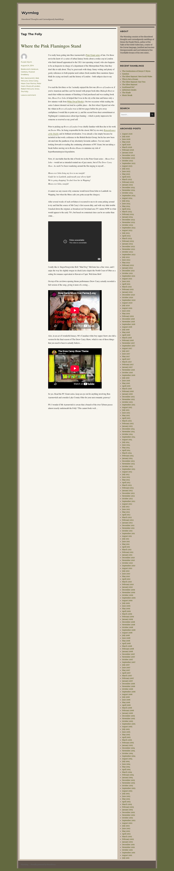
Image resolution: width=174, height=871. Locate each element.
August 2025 (127, 166)
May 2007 (126, 670)
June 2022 (126, 260)
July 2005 (126, 729)
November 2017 (128, 343)
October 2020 (127, 297)
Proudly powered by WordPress (43, 864)
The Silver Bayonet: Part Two (133, 82)
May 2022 (126, 263)
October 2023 (127, 225)
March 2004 (127, 772)
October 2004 (127, 753)
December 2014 (128, 429)
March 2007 (127, 676)
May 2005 (126, 735)
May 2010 (126, 576)
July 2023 (126, 233)
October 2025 (127, 161)
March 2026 (127, 147)
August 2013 (127, 472)
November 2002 (128, 815)
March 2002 (127, 836)
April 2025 (126, 177)
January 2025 (127, 185)
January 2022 (127, 268)
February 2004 (128, 775)
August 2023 (127, 230)
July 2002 (126, 826)
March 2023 (127, 238)
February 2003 (128, 807)
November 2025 (128, 158)
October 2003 (127, 786)
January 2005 (127, 745)
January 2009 (127, 619)
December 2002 (128, 812)
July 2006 (126, 697)
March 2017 (127, 362)
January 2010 (127, 587)
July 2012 (125, 507)
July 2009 (126, 603)
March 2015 (127, 421)
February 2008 (128, 649)
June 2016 (126, 381)
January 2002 (127, 842)
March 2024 (127, 212)
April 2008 (126, 643)
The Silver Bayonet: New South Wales (137, 76)
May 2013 (126, 480)
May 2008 (126, 641)
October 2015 (127, 402)
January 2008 (127, 651)
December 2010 (128, 558)
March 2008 (127, 646)
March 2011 (126, 550)
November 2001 (128, 847)
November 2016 (128, 370)
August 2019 (127, 308)
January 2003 (127, 810)
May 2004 (126, 767)
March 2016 (127, 389)
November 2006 (128, 686)
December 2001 (128, 845)
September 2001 (128, 853)
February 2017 (128, 364)
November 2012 (128, 496)
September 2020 (128, 300)
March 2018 (127, 338)
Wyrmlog (30, 13)
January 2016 (127, 394)
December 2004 (128, 748)
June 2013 (126, 477)
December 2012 (128, 493)
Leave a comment (28, 95)
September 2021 (128, 276)
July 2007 (126, 665)
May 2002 (126, 831)
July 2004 (126, 761)
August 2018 (127, 327)
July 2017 (125, 351)
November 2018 (128, 322)
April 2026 (126, 145)
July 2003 (126, 794)
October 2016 (127, 373)
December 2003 (128, 780)
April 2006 (126, 705)
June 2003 (126, 796)
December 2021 (128, 271)
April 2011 (126, 547)
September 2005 (128, 724)
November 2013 (128, 464)
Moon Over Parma (28, 83)
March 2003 (127, 804)
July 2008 (126, 635)
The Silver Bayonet (129, 85)
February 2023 (128, 241)
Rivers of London (33, 86)
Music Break (127, 95)
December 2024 (128, 187)
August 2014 (127, 440)
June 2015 (126, 413)
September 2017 (128, 346)
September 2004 (128, 756)
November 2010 (128, 560)
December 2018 (128, 319)
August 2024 (127, 198)
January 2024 (127, 217)
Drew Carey (33, 81)
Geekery (24, 72)
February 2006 (128, 710)
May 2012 (126, 512)
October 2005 (127, 721)
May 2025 (126, 174)
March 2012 (127, 517)
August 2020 (127, 303)
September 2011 (128, 533)
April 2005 (126, 737)
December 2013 (128, 461)
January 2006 (127, 713)
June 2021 (126, 281)
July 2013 (125, 474)
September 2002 (128, 820)
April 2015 (126, 418)
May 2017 (126, 356)
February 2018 (128, 340)
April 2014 (126, 450)
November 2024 (128, 190)
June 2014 (126, 445)
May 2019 (126, 314)
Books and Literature (29, 69)
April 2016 (126, 386)
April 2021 (126, 284)
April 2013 (126, 482)
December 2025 (128, 155)
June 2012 (126, 509)
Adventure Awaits (129, 90)
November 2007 (128, 657)
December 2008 (128, 622)
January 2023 (127, 244)
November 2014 (128, 432)
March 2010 (127, 582)
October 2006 (127, 689)
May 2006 (126, 702)
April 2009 (126, 611)
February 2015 (128, 423)
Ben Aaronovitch (28, 78)
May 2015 (126, 415)
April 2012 (126, 515)
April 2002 (126, 834)
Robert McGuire (27, 89)
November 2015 (128, 399)
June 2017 (126, 354)
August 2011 (127, 536)
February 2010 (128, 584)
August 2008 (127, 633)
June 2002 (126, 828)
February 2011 (127, 552)
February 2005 (128, 743)
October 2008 (127, 627)
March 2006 (127, 708)
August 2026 (127, 134)
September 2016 (128, 375)
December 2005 (128, 716)
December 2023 (128, 220)
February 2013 (127, 488)
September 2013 (128, 469)
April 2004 (126, 769)
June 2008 (126, 638)
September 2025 (128, 163)
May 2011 (126, 544)
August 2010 (127, 568)
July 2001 (125, 858)
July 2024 (126, 201)
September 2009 (129, 598)
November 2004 (128, 751)
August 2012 (127, 504)
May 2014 (126, 448)
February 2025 (128, 182)
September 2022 (128, 255)
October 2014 (127, 434)
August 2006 (127, 694)
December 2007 (128, 654)
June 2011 (126, 541)
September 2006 (129, 692)
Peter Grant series (93, 55)
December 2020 (128, 295)
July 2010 (125, 571)
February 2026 (128, 150)
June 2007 (126, 668)
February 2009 (128, 617)
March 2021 (127, 287)
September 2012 (128, 501)
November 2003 (128, 783)
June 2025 (126, 171)
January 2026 (127, 153)
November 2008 (128, 625)
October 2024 (127, 193)
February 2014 (128, 456)
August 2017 (127, 348)
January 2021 (127, 292)
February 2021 (128, 289)
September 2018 (128, 324)
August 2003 (127, 791)
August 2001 (127, 855)
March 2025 (127, 179)
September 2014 (128, 437)
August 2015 (127, 407)
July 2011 (125, 539)
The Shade (126, 93)
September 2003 (128, 788)
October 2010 (127, 563)
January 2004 (127, 777)
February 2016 (128, 391)
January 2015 (127, 426)
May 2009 (126, 609)
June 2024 (126, 204)
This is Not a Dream (130, 79)
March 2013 (127, 485)
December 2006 (128, 684)
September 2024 (128, 196)
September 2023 (128, 228)
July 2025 (126, 169)
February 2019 (128, 316)
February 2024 (128, 214)
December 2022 (128, 246)
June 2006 (126, 700)
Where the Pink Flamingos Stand (51, 46)
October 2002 (127, 818)
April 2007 (126, 673)
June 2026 (126, 139)
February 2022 (128, 265)
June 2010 (126, 574)
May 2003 (126, 799)
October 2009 (127, 595)
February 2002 (128, 839)
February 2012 (128, 520)
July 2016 (126, 378)
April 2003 (126, 802)
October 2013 (127, 466)
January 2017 (127, 367)
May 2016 (126, 383)
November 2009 (128, 592)
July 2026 (126, 137)
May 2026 (126, 142)
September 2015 (128, 405)
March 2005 (127, 740)
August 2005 (127, 727)
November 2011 (128, 528)
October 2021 (127, 273)
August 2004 (127, 759)
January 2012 (127, 523)
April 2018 (126, 335)
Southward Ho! (128, 87)
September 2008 (128, 630)
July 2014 (125, 442)
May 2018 (126, 332)
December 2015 (128, 397)
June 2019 (126, 311)
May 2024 (126, 206)
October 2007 (127, 659)
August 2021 (127, 279)
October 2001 (127, 850)
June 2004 (126, 764)
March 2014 (127, 453)
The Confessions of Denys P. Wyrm (136, 71)
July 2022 (126, 257)
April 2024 (126, 209)
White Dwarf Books (75, 101)
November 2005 (128, 718)
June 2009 (126, 606)
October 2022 (127, 252)
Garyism (125, 74)
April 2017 (126, 359)
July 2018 (125, 330)
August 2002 (127, 823)
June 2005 (126, 732)
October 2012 (127, 499)
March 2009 (127, 614)
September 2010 (128, 566)
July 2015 (125, 410)
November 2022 (128, 249)
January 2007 (127, 681)
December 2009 (128, 590)
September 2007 (128, 662)
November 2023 (128, 222)
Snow (37, 89)
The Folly (24, 91)
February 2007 (128, 678)
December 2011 (128, 525)
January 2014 (127, 458)
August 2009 (127, 600)
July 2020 (126, 305)
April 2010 (126, 579)
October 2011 (127, 531)
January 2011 (127, 555)
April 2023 (126, 236)
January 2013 (127, 491)
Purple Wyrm (26, 62)
